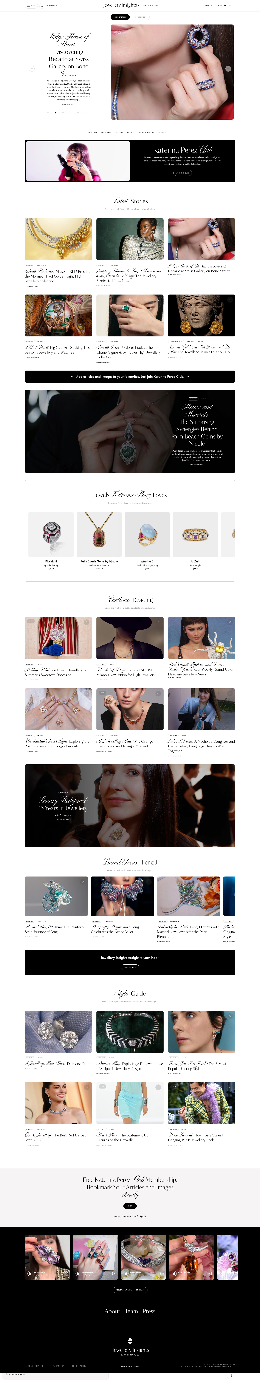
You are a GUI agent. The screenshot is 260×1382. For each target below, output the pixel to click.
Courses (162, 133)
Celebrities (200, 341)
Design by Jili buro (130, 1366)
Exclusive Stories (146, 133)
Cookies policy (79, 1366)
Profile (203, 399)
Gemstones (106, 133)
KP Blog (130, 133)
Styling (75, 32)
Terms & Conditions (34, 1366)
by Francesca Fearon (104, 751)
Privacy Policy (57, 1366)
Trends (39, 664)
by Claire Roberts (31, 1069)
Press (148, 1311)
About (112, 1311)
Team (131, 1311)
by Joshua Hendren (32, 357)
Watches (119, 133)
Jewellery (64, 32)
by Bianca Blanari (103, 286)
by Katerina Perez (31, 286)
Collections (41, 265)
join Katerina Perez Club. (165, 376)
